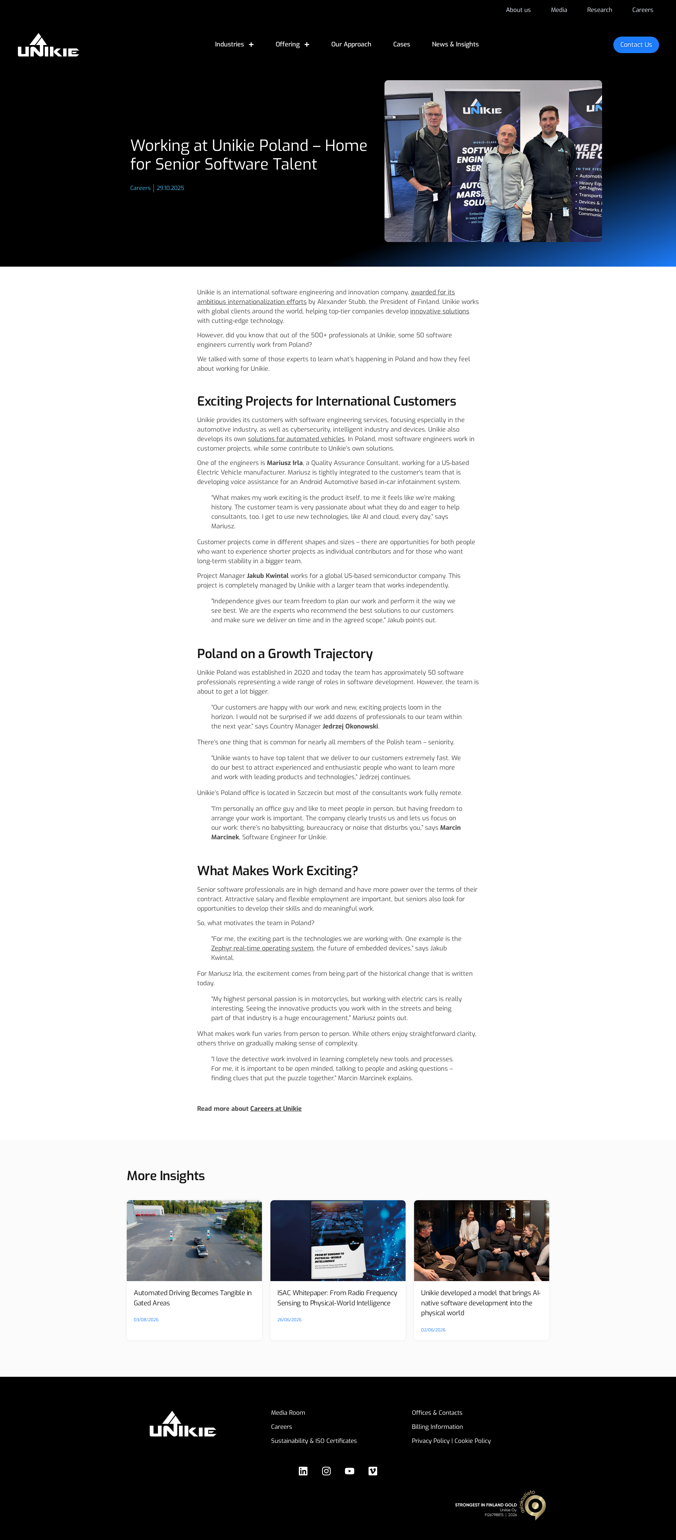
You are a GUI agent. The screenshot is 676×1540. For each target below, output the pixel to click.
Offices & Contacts (437, 1413)
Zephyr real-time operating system (262, 948)
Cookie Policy (473, 1441)
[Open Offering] (306, 44)
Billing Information (437, 1427)
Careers (281, 1427)
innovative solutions (439, 311)
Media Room (288, 1413)
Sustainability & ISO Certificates (314, 1441)
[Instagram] (326, 1471)
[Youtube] (349, 1471)
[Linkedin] (303, 1471)
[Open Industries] (251, 44)
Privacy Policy (431, 1441)
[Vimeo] (373, 1471)
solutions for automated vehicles (296, 439)
